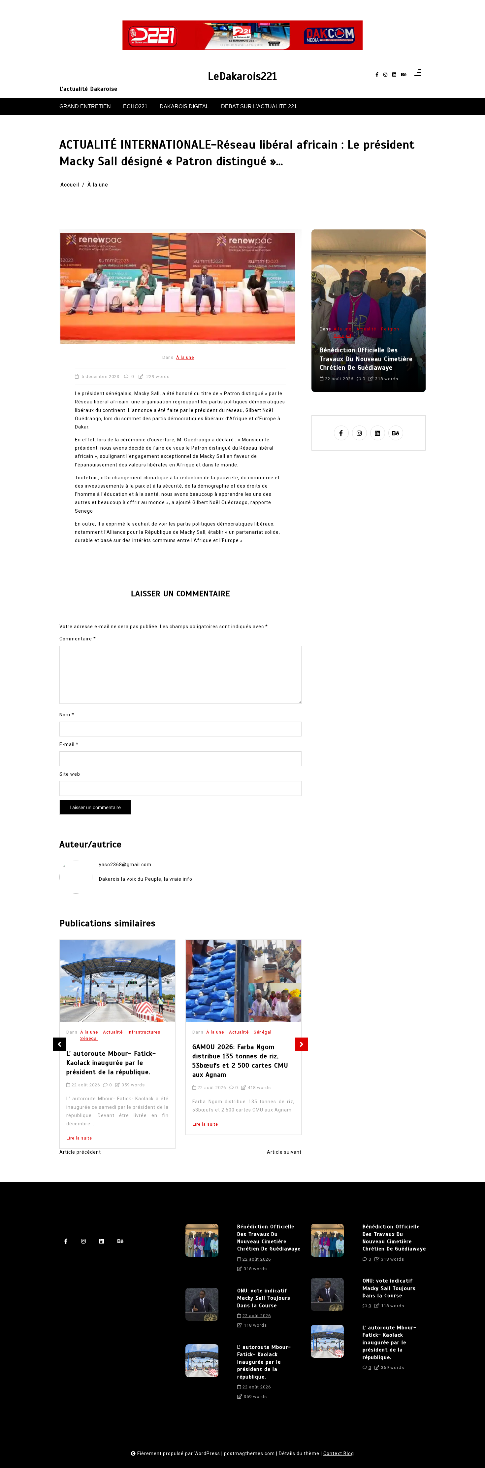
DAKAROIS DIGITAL (184, 106)
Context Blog (338, 1453)
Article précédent (80, 1152)
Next (301, 1044)
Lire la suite (79, 1124)
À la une (185, 357)
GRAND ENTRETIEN (85, 106)
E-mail (69, 744)
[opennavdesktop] (418, 75)
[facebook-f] (376, 74)
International (347, 344)
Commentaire (77, 638)
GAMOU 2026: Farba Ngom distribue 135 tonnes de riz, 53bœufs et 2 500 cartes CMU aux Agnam (114, 1061)
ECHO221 (135, 106)
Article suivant (284, 1152)
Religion (263, 1020)
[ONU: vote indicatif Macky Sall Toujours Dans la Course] (201, 1310)
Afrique (389, 337)
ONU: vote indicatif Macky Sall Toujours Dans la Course (366, 363)
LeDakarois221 (242, 76)
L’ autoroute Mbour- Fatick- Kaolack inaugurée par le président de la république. (264, 1362)
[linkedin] (394, 74)
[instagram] (385, 74)
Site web (69, 774)
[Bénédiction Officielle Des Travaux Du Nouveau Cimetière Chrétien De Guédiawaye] (201, 1250)
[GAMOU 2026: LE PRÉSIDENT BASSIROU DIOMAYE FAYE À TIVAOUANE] (235, 975)
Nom (66, 714)
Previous (59, 1044)
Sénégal (137, 1032)
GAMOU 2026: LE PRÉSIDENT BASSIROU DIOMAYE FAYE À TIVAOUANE (236, 1051)
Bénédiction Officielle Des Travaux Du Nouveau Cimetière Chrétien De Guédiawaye (269, 1237)
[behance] (403, 74)
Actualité (113, 1032)
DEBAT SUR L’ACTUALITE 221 (259, 106)
